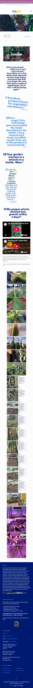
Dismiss (25, 6)
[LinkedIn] (15, 685)
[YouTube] (13, 685)
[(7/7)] (16, 486)
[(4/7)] (16, 447)
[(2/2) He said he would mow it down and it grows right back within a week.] (16, 290)
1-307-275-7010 (8, 636)
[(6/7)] (16, 473)
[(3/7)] (16, 434)
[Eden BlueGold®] (16, 11)
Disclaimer (20, 668)
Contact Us (5, 633)
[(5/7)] (16, 460)
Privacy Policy (7, 668)
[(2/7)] (16, 421)
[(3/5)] (16, 525)
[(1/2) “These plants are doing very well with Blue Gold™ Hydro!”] (16, 343)
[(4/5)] (16, 538)
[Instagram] (20, 685)
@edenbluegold (12, 641)
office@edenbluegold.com (12, 638)
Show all (28, 36)
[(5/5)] (16, 551)
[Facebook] (11, 685)
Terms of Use (7, 670)
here (4, 265)
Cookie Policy (7, 672)
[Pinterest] (17, 685)
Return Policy (21, 670)
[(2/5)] (16, 512)
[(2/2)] (16, 356)
